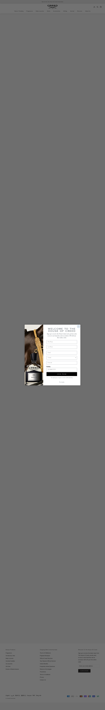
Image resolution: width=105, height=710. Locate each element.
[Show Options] (75, 357)
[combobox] (61, 357)
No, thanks (61, 382)
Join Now (62, 374)
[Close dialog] (78, 326)
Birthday (48, 366)
